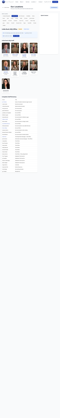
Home (16, 2)
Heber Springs (32, 20)
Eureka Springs (31, 18)
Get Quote (55, 1)
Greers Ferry (21, 20)
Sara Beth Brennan (6, 123)
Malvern (8, 23)
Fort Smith (10, 20)
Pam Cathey (4, 128)
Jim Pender (4, 101)
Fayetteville (4, 20)
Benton (33, 15)
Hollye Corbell (5, 119)
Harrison (26, 20)
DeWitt (21, 18)
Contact (40, 2)
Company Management (6, 15)
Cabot (8, 18)
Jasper (4, 23)
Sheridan (34, 23)
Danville (16, 18)
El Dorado (25, 18)
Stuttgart (4, 25)
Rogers (24, 23)
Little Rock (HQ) (14, 15)
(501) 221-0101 (29, 33)
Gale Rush (4, 136)
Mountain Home (19, 23)
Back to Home (6, 7)
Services (27, 2)
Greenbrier (15, 20)
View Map (17, 35)
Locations (33, 2)
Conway (12, 18)
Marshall (12, 23)
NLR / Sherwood (21, 15)
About (21, 2)
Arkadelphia (28, 15)
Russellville (29, 23)
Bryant (4, 18)
